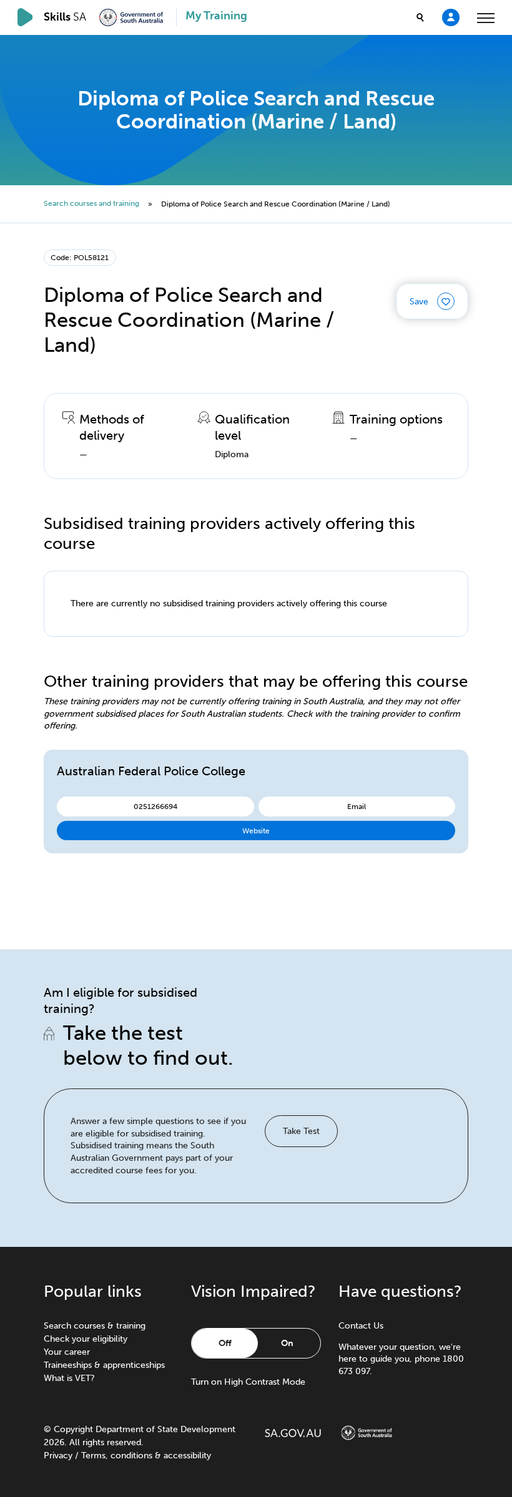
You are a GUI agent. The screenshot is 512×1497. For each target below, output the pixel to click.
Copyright (73, 1429)
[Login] (450, 16)
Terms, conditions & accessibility (146, 1455)
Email (356, 806)
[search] (420, 17)
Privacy (58, 1455)
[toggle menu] (486, 17)
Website (256, 830)
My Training (216, 15)
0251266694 (155, 806)
